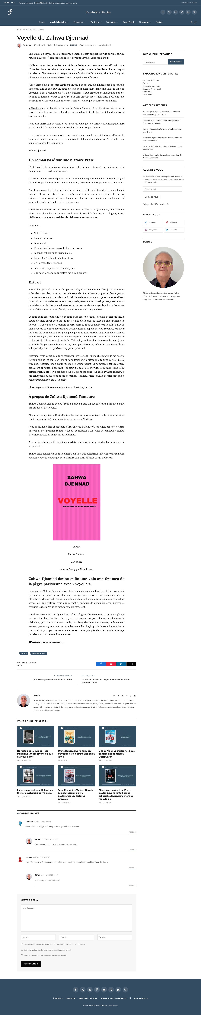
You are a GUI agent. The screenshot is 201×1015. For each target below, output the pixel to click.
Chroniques (78, 22)
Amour (24, 653)
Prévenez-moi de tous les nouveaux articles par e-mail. (45, 955)
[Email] (7, 74)
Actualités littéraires (57, 22)
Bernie (28, 45)
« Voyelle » (35, 108)
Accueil (42, 22)
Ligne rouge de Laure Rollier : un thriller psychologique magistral (35, 791)
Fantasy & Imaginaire (151, 86)
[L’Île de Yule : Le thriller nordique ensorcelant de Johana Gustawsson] (117, 736)
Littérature (111, 22)
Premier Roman (39, 653)
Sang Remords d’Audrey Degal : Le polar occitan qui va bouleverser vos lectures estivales (75, 794)
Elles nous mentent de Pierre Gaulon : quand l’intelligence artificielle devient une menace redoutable (116, 794)
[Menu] (195, 22)
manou (29, 857)
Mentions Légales (88, 998)
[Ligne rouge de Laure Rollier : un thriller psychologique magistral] (35, 775)
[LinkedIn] (7, 61)
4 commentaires (89, 45)
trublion (29, 821)
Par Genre (95, 22)
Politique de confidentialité (116, 998)
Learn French (128, 22)
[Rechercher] (191, 22)
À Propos (58, 998)
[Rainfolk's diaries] (9, 12)
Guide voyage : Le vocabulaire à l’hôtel (52, 679)
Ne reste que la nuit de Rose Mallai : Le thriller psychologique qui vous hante (48, 3)
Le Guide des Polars (151, 80)
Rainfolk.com (113, 1005)
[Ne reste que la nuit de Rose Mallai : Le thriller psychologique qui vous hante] (35, 736)
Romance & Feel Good (152, 89)
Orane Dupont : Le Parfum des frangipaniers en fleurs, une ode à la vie (76, 754)
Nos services (141, 998)
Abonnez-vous (151, 197)
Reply (132, 832)
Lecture (146, 83)
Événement (143, 22)
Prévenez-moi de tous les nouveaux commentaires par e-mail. (48, 950)
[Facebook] (7, 55)
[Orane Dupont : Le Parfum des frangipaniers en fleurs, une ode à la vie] (76, 736)
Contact (159, 22)
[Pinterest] (7, 67)
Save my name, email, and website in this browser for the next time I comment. (55, 944)
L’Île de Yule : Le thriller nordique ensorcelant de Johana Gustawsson (117, 754)
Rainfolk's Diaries (98, 12)
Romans (73, 45)
